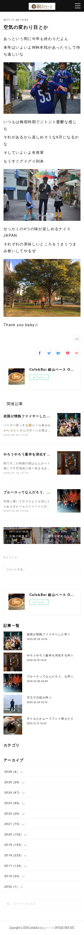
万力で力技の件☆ (39, 697)
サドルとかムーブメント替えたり (50, 718)
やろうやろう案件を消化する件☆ (30, 454)
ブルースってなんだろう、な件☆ (30, 492)
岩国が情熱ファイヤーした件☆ (29, 416)
